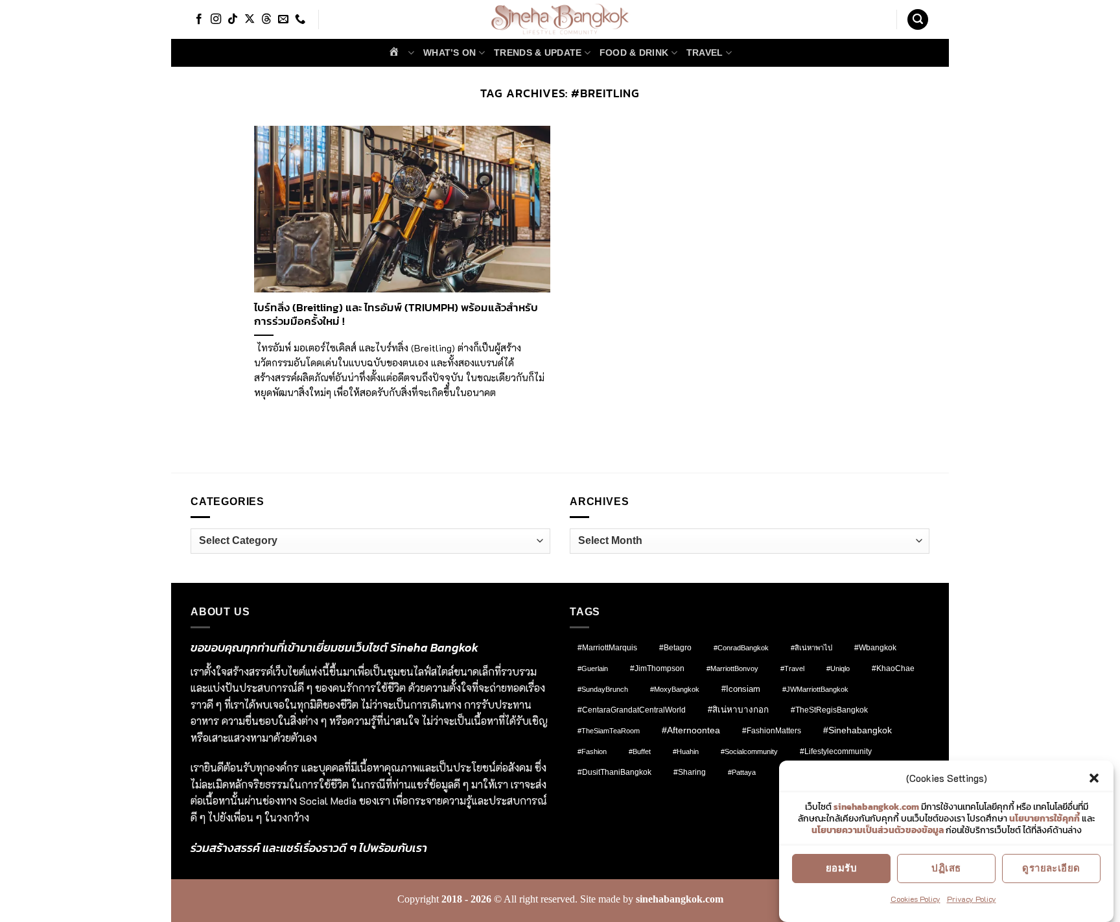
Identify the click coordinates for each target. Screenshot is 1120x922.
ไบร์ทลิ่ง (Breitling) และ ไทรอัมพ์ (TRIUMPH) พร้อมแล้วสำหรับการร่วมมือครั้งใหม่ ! (396, 315)
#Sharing (689, 772)
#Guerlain (593, 668)
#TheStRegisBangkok (829, 710)
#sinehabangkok (857, 730)
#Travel (792, 668)
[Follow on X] (249, 19)
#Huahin (686, 751)
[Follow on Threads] (266, 19)
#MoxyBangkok (674, 689)
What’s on (449, 52)
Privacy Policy (971, 898)
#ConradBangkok (741, 648)
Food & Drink (634, 52)
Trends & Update (537, 52)
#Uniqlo (838, 668)
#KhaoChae (893, 668)
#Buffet (640, 751)
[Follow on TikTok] (233, 19)
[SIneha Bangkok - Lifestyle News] (560, 19)
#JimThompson (657, 668)
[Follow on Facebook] (199, 19)
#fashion (592, 751)
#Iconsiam (740, 689)
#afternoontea (691, 730)
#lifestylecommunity (836, 751)
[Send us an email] (283, 19)
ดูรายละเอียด (1051, 867)
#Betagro (675, 647)
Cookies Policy (915, 898)
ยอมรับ (841, 867)
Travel (704, 52)
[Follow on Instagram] (216, 19)
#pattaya (742, 772)
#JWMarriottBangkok (815, 689)
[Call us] (300, 19)
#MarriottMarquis (607, 647)
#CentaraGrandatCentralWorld (632, 709)
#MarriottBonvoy (732, 668)
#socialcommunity (749, 751)
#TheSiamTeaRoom (609, 731)
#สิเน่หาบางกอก (738, 710)
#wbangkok (875, 647)
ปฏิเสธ (946, 867)
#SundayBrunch (603, 689)
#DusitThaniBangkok (614, 772)
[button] (1094, 778)
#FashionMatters (771, 730)
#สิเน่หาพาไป (811, 648)
